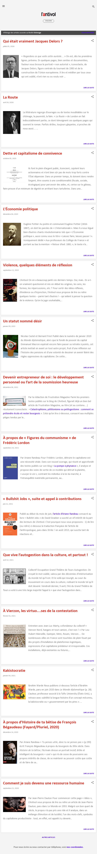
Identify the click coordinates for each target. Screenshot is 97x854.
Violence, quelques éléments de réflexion (37, 265)
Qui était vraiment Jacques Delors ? (33, 41)
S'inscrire (48, 21)
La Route (10, 97)
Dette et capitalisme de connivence (32, 154)
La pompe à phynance (65, 466)
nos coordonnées (75, 847)
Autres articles (48, 837)
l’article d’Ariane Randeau (65, 514)
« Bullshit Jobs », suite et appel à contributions (42, 499)
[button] (92, 41)
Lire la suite (88, 88)
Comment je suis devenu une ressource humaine (43, 783)
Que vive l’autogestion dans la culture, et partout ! (45, 555)
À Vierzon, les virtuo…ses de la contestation (40, 611)
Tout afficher (87, 33)
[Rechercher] (93, 7)
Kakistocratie (14, 671)
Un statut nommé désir (22, 321)
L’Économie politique (20, 209)
